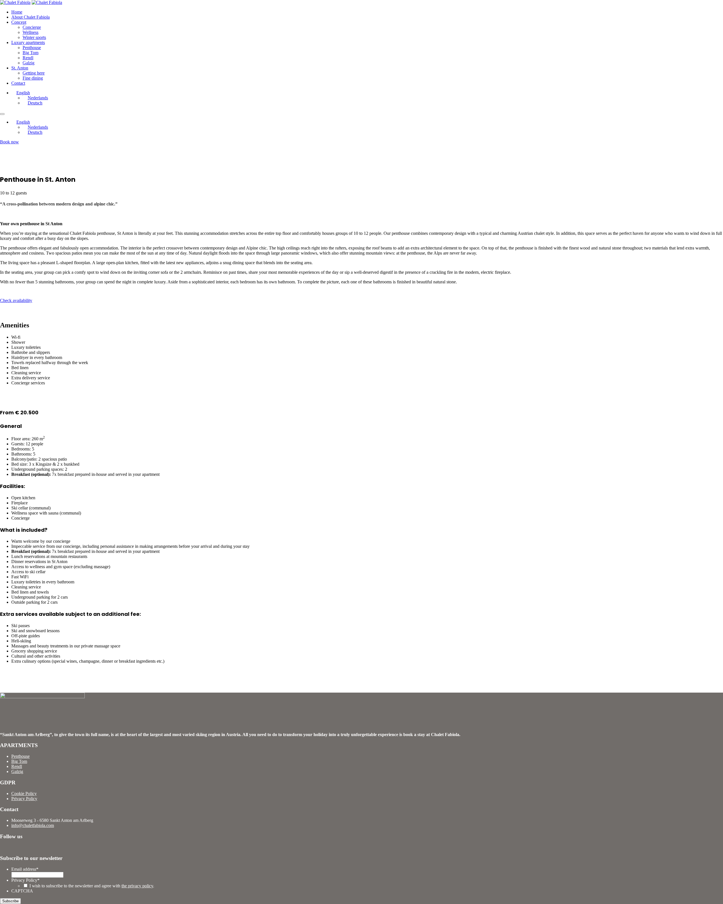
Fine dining (33, 78)
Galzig (28, 62)
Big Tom (30, 52)
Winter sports (34, 37)
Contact (18, 83)
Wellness (30, 32)
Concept (18, 22)
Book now (9, 141)
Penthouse (32, 47)
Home (16, 12)
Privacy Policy (24, 798)
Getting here (34, 73)
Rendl (28, 57)
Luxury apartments (28, 42)
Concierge (32, 27)
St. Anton (19, 67)
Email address (24, 869)
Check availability (16, 300)
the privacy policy (137, 885)
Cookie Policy (24, 793)
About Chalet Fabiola (30, 17)
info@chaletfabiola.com (32, 825)
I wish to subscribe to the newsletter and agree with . (91, 885)
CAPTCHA (22, 890)
